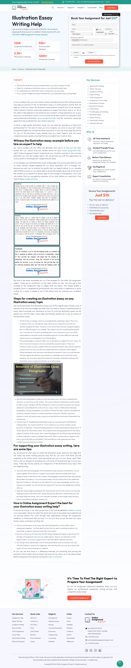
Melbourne (70, 641)
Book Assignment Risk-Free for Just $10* (32, 2)
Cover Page (16, 635)
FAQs (32, 628)
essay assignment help (46, 118)
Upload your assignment (77, 37)
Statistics (51, 641)
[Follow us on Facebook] (86, 650)
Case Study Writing (96, 120)
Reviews (33, 635)
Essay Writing (94, 95)
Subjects (70, 7)
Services (60, 7)
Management (52, 618)
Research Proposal (96, 106)
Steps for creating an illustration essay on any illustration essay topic (42, 88)
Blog (101, 7)
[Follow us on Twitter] (90, 650)
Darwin (69, 635)
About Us (33, 618)
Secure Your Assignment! (79, 598)
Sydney (69, 618)
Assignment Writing (96, 86)
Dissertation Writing (96, 103)
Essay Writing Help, (34, 534)
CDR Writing (93, 109)
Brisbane (70, 628)
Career (32, 641)
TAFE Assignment (95, 97)
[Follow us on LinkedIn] (99, 650)
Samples (80, 7)
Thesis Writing (94, 117)
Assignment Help (17, 618)
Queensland (71, 638)
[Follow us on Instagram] (95, 650)
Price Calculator (35, 638)
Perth (68, 621)
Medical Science (53, 621)
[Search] (53, 7)
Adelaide (70, 625)
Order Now (111, 8)
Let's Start (102, 218)
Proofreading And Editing (98, 112)
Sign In (108, 2)
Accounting (52, 638)
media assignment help (71, 150)
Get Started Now (94, 61)
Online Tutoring (95, 89)
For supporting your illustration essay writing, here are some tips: (40, 91)
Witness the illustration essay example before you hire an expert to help (43, 85)
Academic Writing (96, 92)
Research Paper (95, 115)
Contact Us (34, 621)
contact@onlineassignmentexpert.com (92, 2)
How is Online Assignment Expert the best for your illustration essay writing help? (46, 93)
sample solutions (31, 179)
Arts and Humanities (55, 628)
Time (111, 31)
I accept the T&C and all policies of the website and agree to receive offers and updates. (94, 55)
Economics (52, 631)
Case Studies (92, 7)
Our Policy (33, 625)
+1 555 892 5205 (70, 2)
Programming (52, 635)
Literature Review (96, 123)
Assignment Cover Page (98, 100)
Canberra (70, 631)
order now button (55, 557)
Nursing (50, 625)
